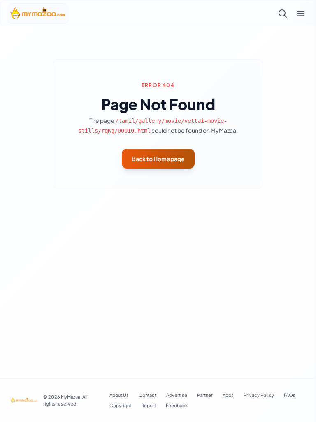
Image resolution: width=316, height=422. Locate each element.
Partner (205, 395)
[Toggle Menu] (301, 13)
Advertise (176, 395)
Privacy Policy (259, 395)
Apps (228, 395)
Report (148, 405)
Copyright (120, 405)
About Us (119, 395)
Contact (147, 395)
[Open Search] (282, 13)
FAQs (289, 395)
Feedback (177, 405)
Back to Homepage (158, 158)
